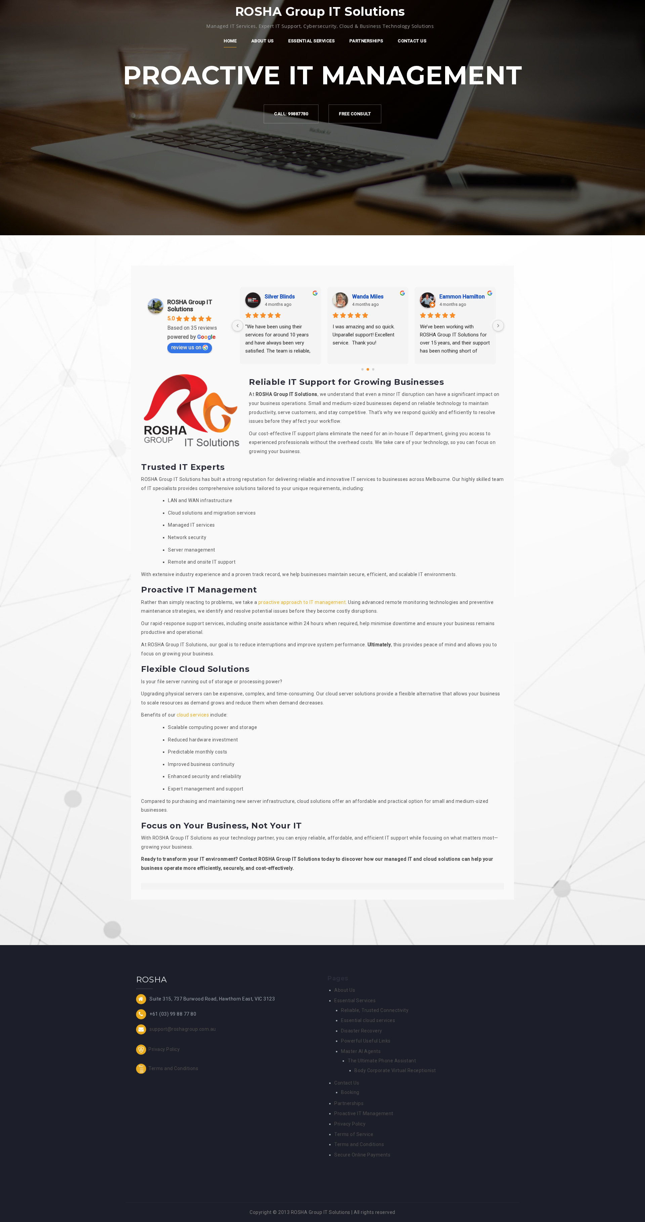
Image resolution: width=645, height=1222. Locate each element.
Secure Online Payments (362, 1154)
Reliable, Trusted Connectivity (374, 1010)
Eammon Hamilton (462, 296)
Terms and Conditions (173, 1068)
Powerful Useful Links (366, 1041)
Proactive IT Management (363, 1113)
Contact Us (412, 40)
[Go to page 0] (362, 369)
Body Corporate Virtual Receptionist (395, 1070)
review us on (186, 347)
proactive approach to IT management (302, 602)
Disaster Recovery (361, 1030)
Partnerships (366, 40)
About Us (262, 40)
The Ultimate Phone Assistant (382, 1060)
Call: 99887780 (291, 113)
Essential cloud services (368, 1020)
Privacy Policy (163, 1049)
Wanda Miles (368, 296)
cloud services (193, 715)
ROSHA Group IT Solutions (189, 305)
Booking (350, 1092)
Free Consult (355, 113)
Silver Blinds (280, 296)
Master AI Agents (361, 1051)
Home (230, 40)
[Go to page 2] (373, 369)
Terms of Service (353, 1134)
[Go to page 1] (368, 369)
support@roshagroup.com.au (182, 1029)
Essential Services (311, 40)
